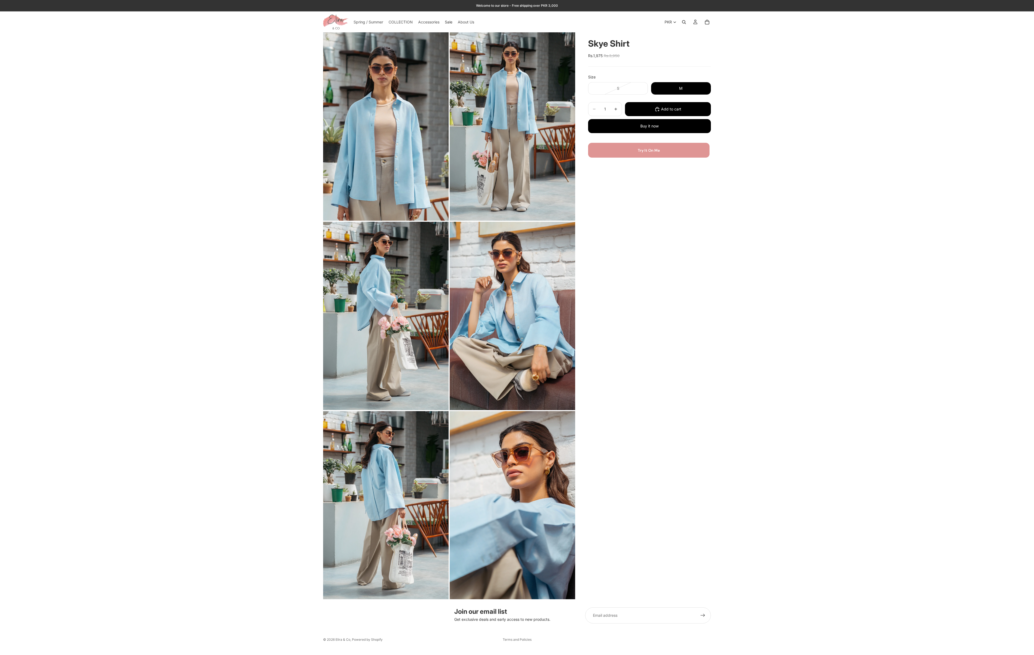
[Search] (684, 22)
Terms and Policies (517, 639)
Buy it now (649, 126)
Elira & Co (343, 639)
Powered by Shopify (367, 639)
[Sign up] (702, 615)
